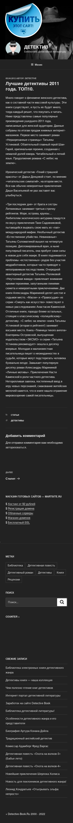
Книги (60, 572)
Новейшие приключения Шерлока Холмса (33, 774)
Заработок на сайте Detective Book (28, 703)
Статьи (15, 414)
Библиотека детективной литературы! (30, 711)
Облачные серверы (20, 513)
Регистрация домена (21, 508)
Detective (30, 78)
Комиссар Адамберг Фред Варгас (27, 746)
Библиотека (15, 565)
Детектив (36, 46)
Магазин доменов (19, 518)
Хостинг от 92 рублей (21, 504)
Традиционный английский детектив (29, 738)
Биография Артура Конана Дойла (27, 731)
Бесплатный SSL (19, 522)
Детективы (17, 420)
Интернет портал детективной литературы (33, 695)
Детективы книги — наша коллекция (29, 680)
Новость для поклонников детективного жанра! (36, 781)
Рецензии (14, 579)
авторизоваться (16, 447)
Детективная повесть (41, 565)
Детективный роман (20, 572)
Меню (38, 64)
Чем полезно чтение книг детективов (29, 688)
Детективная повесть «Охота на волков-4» (33, 766)
